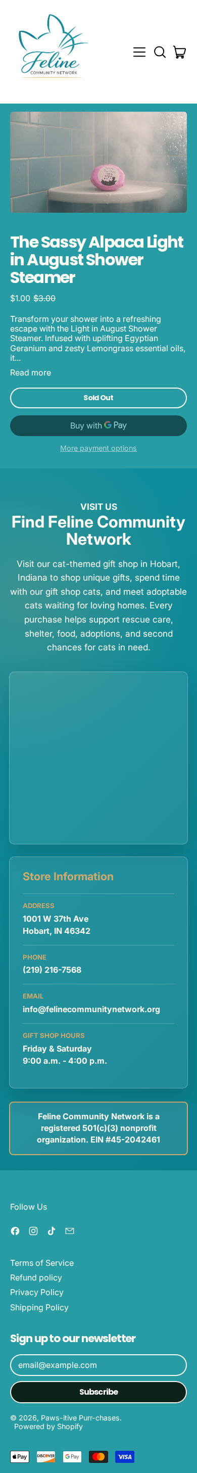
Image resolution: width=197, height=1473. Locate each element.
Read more (30, 372)
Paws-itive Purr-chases (80, 1417)
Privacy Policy (37, 1292)
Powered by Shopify (48, 1426)
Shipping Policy (39, 1307)
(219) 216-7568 (52, 970)
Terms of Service (42, 1263)
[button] (160, 52)
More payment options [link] (98, 448)
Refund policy (36, 1277)
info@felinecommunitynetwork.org (91, 1009)
